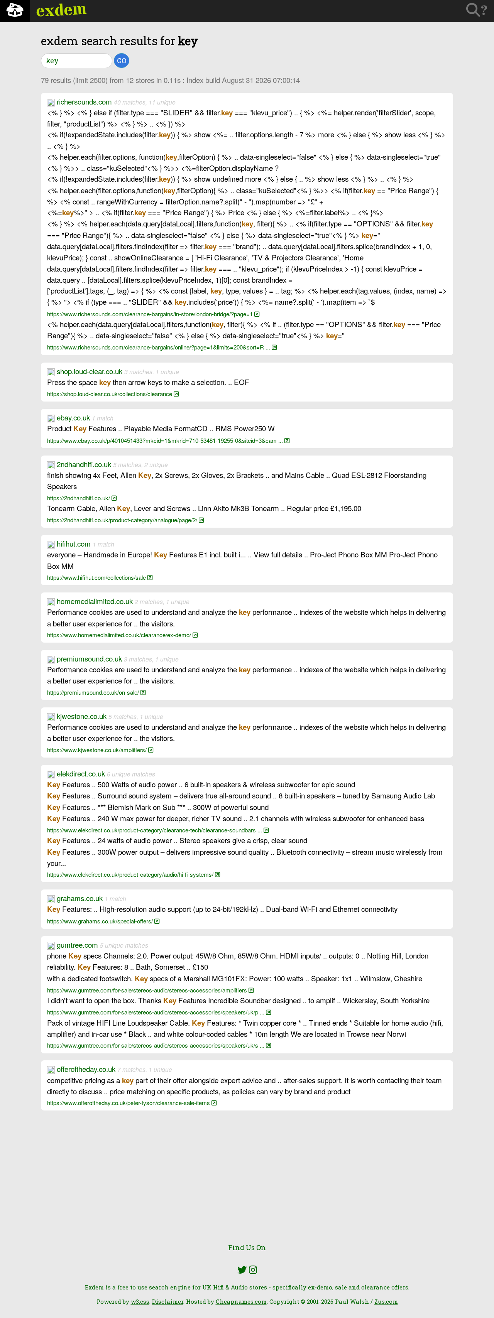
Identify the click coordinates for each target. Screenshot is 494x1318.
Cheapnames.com (241, 1301)
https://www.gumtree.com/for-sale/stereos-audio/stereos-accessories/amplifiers (148, 990)
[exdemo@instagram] (253, 1270)
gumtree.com (77, 944)
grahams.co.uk (80, 898)
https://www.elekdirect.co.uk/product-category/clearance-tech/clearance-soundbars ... (155, 830)
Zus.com (386, 1301)
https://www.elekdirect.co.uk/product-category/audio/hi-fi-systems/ (131, 874)
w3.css (140, 1301)
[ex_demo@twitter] (242, 1270)
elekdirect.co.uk (81, 773)
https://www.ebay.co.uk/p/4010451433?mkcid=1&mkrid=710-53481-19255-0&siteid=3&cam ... (165, 440)
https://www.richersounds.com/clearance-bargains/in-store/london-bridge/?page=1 (150, 314)
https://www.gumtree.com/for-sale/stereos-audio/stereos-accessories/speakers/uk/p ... (156, 1012)
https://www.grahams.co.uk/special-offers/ (100, 921)
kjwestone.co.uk (82, 715)
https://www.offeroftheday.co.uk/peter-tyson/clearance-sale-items (129, 1103)
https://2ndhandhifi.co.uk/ (79, 498)
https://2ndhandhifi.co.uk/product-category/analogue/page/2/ (123, 520)
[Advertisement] (247, 1181)
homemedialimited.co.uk (95, 601)
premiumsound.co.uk (89, 658)
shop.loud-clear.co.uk (89, 371)
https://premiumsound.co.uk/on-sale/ (93, 692)
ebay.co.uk (73, 417)
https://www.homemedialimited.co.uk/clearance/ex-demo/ (120, 635)
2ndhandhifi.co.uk (84, 464)
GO (121, 60)
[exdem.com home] (15, 11)
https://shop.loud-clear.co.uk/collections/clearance (110, 394)
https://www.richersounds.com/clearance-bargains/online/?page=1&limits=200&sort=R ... (159, 347)
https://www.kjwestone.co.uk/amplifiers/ (97, 750)
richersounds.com (84, 101)
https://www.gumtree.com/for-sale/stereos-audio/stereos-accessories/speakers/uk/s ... (156, 1045)
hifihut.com (74, 543)
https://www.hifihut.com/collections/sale (97, 577)
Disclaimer (167, 1301)
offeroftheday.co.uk (86, 1068)
